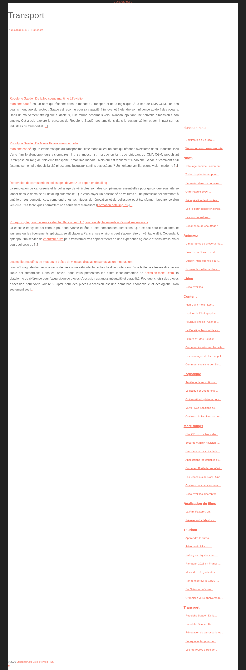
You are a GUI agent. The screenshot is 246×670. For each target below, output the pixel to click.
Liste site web (40, 661)
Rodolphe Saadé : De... (199, 624)
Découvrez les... (195, 286)
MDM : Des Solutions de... (201, 407)
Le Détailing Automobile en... (202, 330)
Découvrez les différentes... (202, 493)
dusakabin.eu (19, 29)
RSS (51, 661)
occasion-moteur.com (159, 273)
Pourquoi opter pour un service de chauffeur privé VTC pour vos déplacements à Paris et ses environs (79, 222)
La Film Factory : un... (198, 511)
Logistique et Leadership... (201, 390)
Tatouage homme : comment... (204, 166)
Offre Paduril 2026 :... (198, 191)
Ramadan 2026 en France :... (203, 563)
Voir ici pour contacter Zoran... (203, 208)
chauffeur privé (53, 239)
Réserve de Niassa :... (198, 546)
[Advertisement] (94, 61)
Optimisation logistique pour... (203, 399)
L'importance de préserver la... (204, 243)
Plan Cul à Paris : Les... (199, 304)
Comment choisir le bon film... (203, 364)
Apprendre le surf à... (198, 537)
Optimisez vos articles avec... (203, 485)
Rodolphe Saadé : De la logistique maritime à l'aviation (47, 98)
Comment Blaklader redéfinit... (203, 468)
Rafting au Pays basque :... (201, 555)
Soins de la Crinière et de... (202, 252)
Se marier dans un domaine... (203, 183)
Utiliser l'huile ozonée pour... (202, 260)
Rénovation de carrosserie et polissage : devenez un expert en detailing (58, 182)
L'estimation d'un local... (200, 139)
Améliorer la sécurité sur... (201, 382)
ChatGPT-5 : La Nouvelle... (201, 434)
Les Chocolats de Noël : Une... (204, 476)
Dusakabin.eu (24, 661)
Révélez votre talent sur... (200, 520)
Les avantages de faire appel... (204, 356)
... (46, 126)
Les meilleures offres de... (201, 649)
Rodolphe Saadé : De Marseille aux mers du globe (44, 143)
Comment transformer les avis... (204, 347)
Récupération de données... (202, 200)
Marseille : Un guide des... (201, 572)
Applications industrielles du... (203, 459)
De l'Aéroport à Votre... (199, 589)
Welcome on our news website (204, 148)
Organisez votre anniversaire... (204, 597)
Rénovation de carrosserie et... (204, 632)
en (9, 665)
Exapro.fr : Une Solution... (201, 338)
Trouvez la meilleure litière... (202, 269)
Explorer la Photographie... (201, 313)
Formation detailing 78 (112, 205)
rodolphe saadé (20, 104)
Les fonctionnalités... (197, 217)
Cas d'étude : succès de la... (202, 451)
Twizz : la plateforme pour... (202, 174)
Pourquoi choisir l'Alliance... (202, 321)
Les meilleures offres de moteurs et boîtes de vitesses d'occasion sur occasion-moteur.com (71, 261)
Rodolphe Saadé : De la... (201, 615)
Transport (37, 29)
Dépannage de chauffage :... (202, 225)
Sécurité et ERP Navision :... (202, 442)
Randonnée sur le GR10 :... (202, 580)
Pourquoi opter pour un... (200, 641)
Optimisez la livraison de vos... (203, 416)
